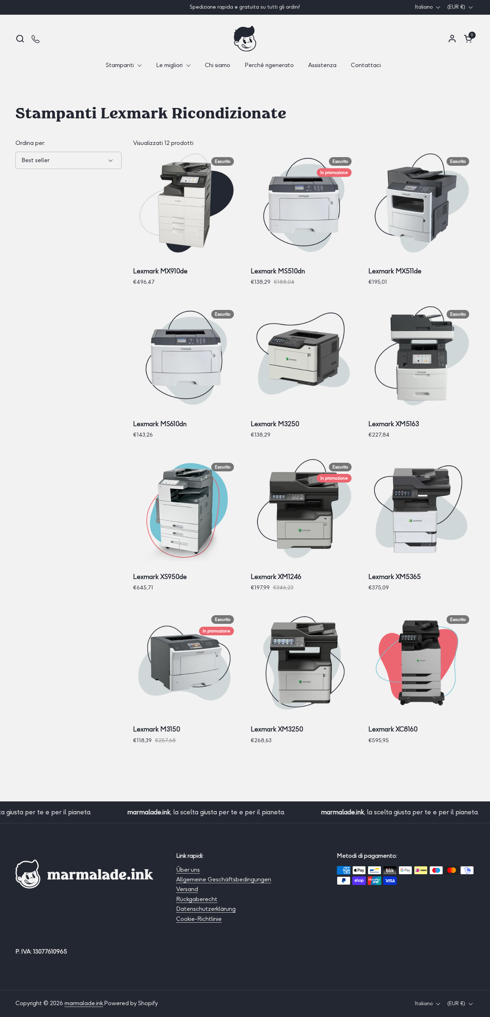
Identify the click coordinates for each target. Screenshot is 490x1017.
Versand (187, 889)
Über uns (188, 869)
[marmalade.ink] (245, 38)
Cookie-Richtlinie (199, 918)
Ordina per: (30, 143)
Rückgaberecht (196, 899)
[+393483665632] (36, 38)
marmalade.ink (84, 1003)
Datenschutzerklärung (206, 908)
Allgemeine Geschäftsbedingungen (223, 879)
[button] (19, 38)
